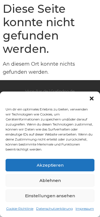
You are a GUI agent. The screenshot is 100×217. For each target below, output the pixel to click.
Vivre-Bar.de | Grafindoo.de (50, 91)
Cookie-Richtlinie (19, 208)
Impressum (85, 208)
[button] (91, 98)
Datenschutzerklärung (54, 208)
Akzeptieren (50, 165)
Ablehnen (50, 180)
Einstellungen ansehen (50, 195)
